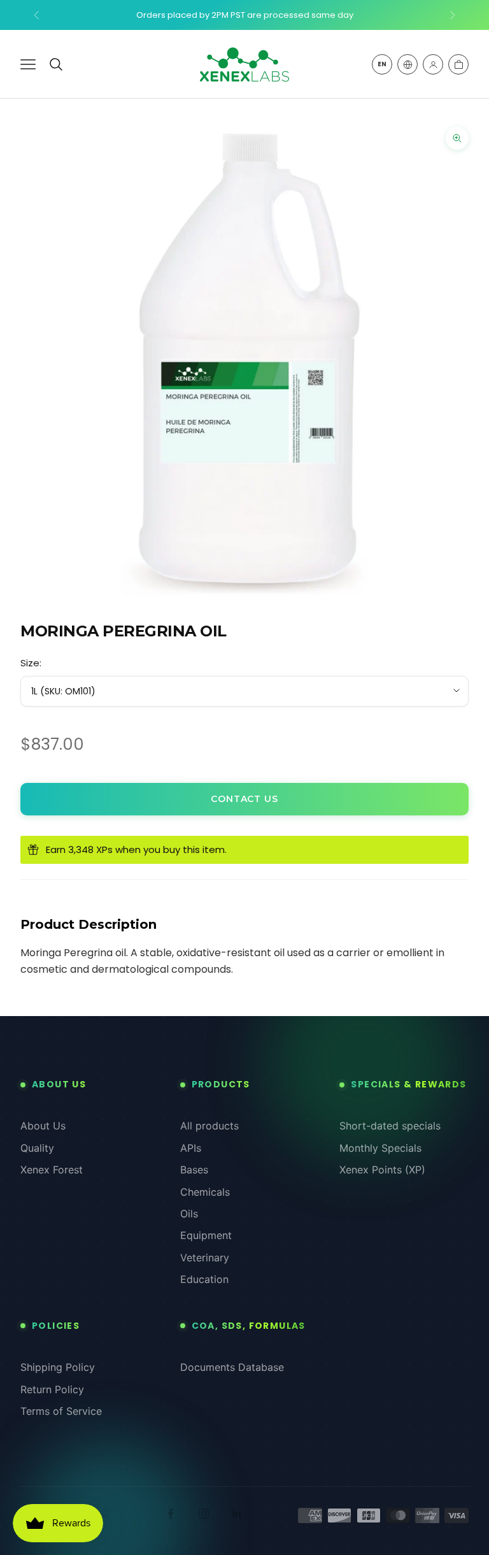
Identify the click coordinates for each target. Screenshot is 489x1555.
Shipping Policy (57, 1367)
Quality (37, 1148)
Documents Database (232, 1367)
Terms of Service (61, 1411)
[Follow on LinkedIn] (236, 1513)
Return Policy (52, 1389)
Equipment (206, 1235)
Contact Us (244, 799)
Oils (189, 1213)
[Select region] (407, 64)
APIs (190, 1148)
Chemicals (205, 1192)
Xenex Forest (51, 1169)
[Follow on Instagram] (203, 1513)
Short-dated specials (390, 1125)
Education (204, 1279)
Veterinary (204, 1257)
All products (209, 1125)
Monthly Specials (380, 1148)
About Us (43, 1125)
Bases (194, 1169)
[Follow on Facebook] (170, 1513)
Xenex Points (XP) (382, 1169)
